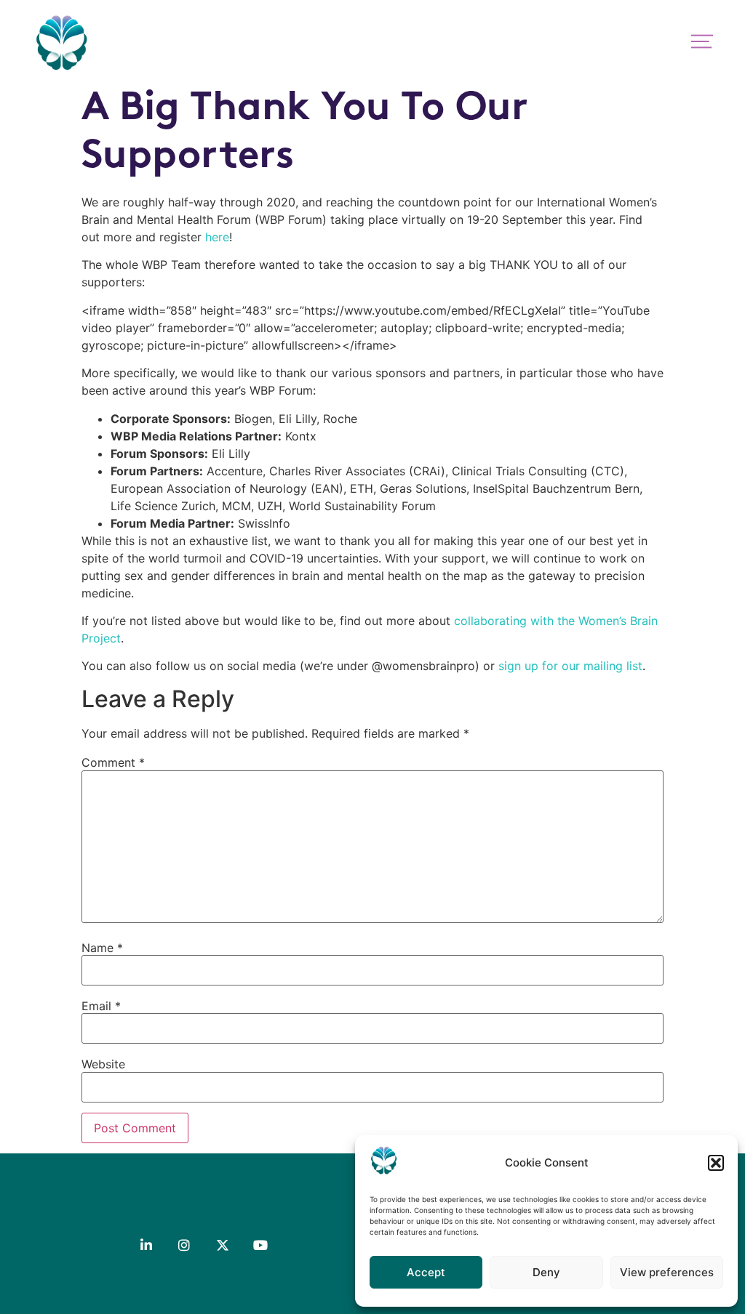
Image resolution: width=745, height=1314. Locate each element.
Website (103, 1064)
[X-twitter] (222, 1244)
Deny (546, 1272)
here (217, 237)
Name (102, 948)
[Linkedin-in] (146, 1244)
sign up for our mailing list (570, 665)
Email (101, 1006)
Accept (426, 1272)
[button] (716, 1163)
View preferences (667, 1272)
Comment (113, 762)
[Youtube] (260, 1244)
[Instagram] (184, 1244)
